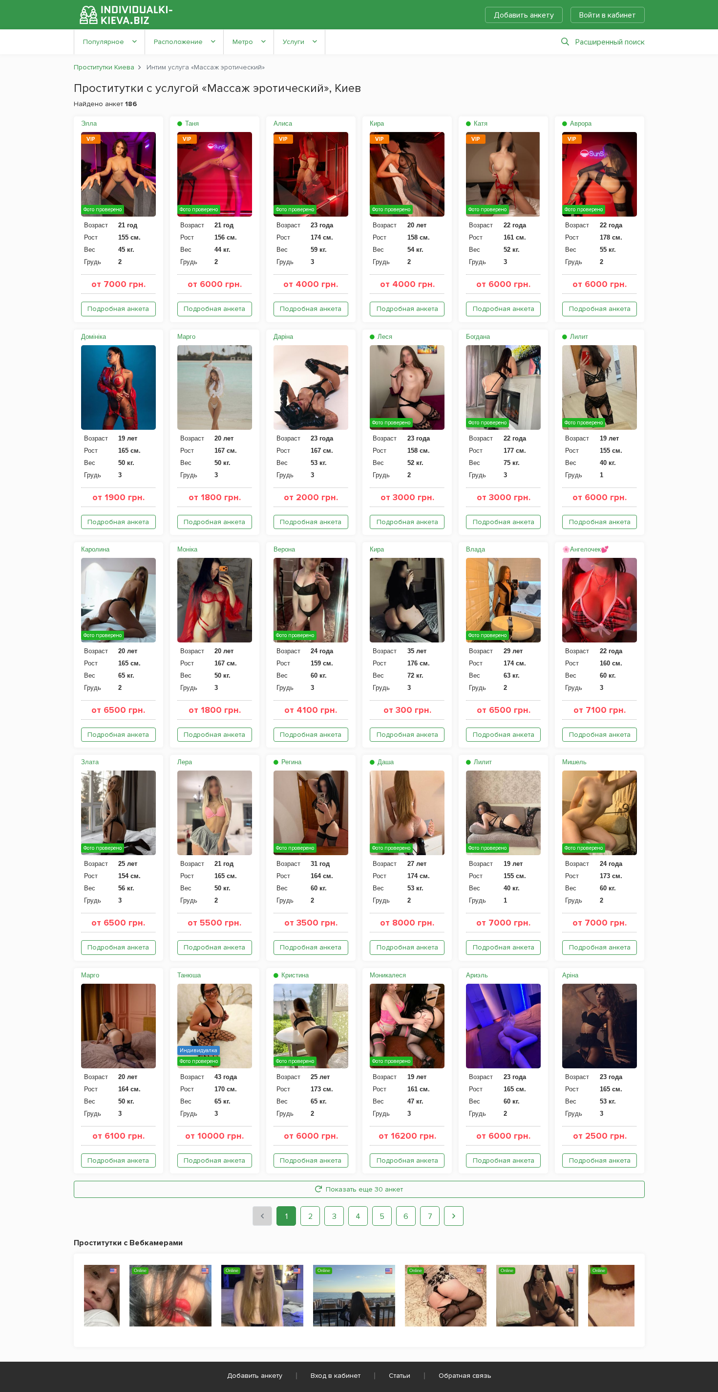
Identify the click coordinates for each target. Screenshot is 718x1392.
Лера (184, 762)
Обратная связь (465, 1375)
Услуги (293, 42)
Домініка (93, 336)
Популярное (103, 42)
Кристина (294, 975)
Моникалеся (388, 975)
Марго (186, 336)
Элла (89, 123)
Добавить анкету (524, 15)
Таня (191, 123)
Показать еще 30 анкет (364, 1189)
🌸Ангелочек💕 (585, 549)
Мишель (574, 762)
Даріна (283, 336)
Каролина (95, 549)
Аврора (579, 123)
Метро (242, 42)
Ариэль (477, 975)
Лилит (578, 336)
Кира (377, 123)
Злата (90, 762)
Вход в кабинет (335, 1375)
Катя (479, 123)
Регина (290, 762)
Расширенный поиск (610, 42)
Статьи (399, 1375)
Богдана (478, 336)
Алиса (283, 123)
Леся (384, 336)
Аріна (570, 975)
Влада (475, 549)
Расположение (178, 42)
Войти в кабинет (607, 15)
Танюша (189, 975)
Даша (385, 762)
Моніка (187, 549)
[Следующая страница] (454, 1216)
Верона (284, 549)
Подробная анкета (118, 309)
